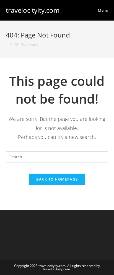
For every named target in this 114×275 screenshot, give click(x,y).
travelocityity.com (32, 10)
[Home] (7, 44)
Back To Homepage (57, 179)
